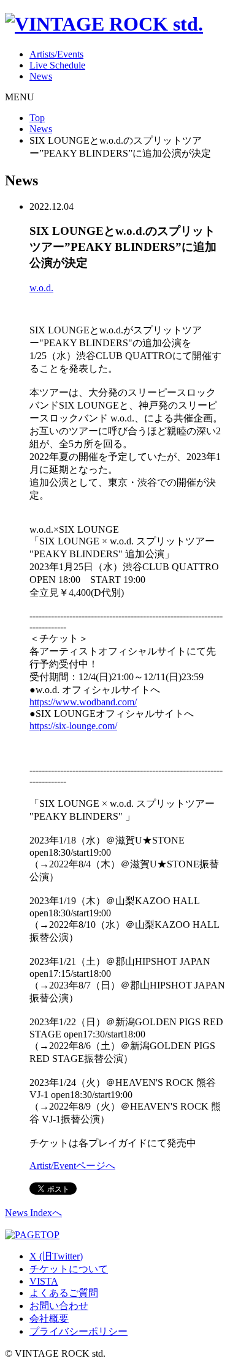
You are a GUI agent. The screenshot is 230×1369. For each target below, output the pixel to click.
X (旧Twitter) (56, 1256)
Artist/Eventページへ (72, 1165)
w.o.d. (41, 288)
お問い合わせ (58, 1305)
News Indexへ (33, 1213)
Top (37, 118)
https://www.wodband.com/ (83, 702)
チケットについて (68, 1269)
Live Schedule (57, 65)
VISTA (43, 1281)
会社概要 (49, 1318)
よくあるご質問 (63, 1293)
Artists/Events (56, 54)
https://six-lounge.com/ (73, 726)
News (40, 76)
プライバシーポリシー (78, 1331)
